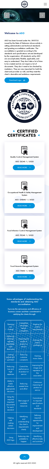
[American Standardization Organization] (24, 4)
